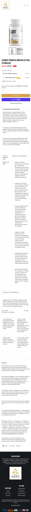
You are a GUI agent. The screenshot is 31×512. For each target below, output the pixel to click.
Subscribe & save (12, 78)
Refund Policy (21, 495)
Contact (8, 495)
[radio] (3, 73)
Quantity (4, 87)
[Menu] (27, 5)
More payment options (16, 103)
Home (8, 491)
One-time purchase (11, 73)
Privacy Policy (21, 493)
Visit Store (8, 493)
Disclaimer (21, 491)
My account (21, 488)
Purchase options (7, 70)
